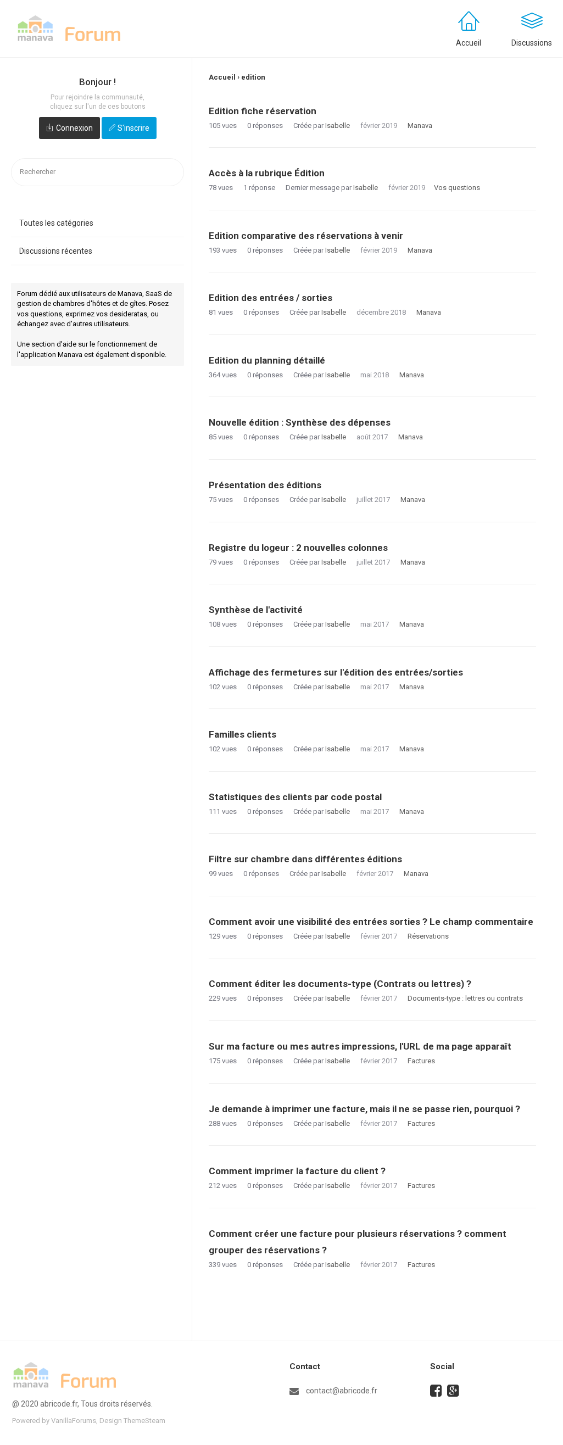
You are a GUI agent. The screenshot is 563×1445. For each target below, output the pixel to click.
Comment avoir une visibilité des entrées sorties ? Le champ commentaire (371, 921)
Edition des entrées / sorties (270, 297)
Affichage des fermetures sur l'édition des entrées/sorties (336, 672)
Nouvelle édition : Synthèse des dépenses (300, 422)
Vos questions (457, 187)
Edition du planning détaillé (267, 360)
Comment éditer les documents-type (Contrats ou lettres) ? (340, 983)
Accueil (468, 42)
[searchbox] (97, 172)
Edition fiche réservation (262, 110)
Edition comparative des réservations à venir (306, 235)
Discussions (531, 42)
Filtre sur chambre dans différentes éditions (305, 858)
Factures (421, 1061)
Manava (420, 125)
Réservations (428, 936)
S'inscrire (133, 128)
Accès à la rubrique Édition (267, 173)
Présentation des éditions (265, 484)
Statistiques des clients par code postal (295, 796)
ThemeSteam (144, 1420)
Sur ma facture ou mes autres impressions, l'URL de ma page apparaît (360, 1046)
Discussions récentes (55, 251)
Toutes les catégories (56, 223)
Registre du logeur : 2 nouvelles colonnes (298, 547)
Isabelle (337, 125)
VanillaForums (73, 1420)
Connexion (74, 128)
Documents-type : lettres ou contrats (465, 998)
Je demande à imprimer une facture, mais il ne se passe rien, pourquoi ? (364, 1108)
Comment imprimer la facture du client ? (297, 1170)
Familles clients (242, 734)
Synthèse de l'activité (256, 609)
